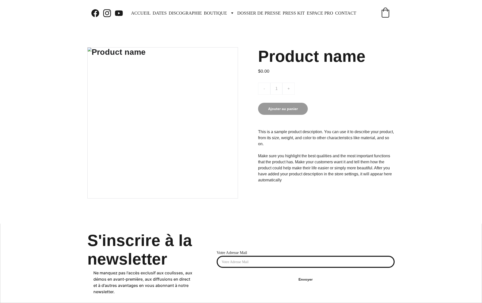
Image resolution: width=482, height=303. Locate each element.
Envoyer (305, 279)
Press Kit (294, 13)
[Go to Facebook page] (97, 13)
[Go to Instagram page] (109, 13)
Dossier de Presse (259, 13)
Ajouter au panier (283, 109)
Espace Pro (320, 13)
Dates (160, 13)
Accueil (141, 13)
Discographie (185, 13)
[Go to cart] (385, 13)
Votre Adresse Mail (232, 252)
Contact (345, 13)
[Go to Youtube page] (119, 13)
